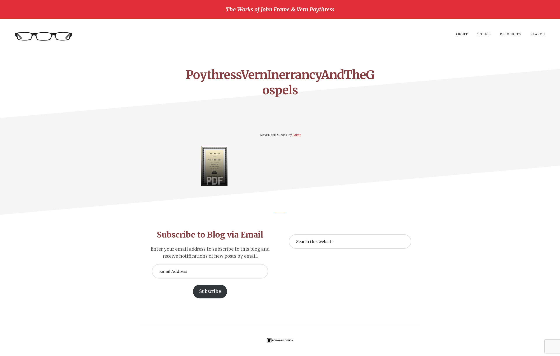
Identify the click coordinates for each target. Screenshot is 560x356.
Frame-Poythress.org (44, 36)
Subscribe (210, 291)
